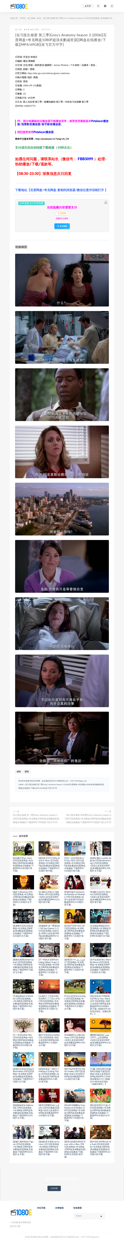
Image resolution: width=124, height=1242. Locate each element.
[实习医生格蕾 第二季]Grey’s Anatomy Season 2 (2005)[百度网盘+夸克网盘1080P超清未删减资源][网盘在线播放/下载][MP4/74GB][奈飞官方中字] (36, 819)
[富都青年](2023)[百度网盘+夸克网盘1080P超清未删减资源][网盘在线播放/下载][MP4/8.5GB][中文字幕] (23, 931)
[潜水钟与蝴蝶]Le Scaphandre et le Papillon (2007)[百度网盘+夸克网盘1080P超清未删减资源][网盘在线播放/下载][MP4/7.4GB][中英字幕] (74, 1113)
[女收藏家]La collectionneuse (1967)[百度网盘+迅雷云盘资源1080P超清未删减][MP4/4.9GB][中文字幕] (74, 1040)
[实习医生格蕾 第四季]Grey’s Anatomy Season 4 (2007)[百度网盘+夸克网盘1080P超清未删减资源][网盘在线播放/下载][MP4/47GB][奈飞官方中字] (88, 819)
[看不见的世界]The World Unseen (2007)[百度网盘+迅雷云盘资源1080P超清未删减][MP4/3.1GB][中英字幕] (74, 1074)
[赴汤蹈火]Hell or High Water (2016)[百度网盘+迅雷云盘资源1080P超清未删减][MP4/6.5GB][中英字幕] (49, 897)
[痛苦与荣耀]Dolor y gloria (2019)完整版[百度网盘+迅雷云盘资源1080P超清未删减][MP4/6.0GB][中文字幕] (49, 1110)
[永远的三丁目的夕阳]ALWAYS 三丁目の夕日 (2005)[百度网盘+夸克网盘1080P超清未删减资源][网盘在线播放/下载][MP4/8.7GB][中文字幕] (49, 1004)
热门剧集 (31, 18)
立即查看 (54, 1188)
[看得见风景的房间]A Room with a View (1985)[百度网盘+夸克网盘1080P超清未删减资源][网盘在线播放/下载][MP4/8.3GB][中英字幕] (74, 1149)
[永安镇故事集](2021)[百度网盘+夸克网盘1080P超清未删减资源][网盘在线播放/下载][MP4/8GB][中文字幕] (100, 931)
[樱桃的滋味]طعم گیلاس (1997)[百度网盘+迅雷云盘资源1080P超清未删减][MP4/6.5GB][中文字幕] (100, 1040)
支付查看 (63, 226)
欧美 (39, 18)
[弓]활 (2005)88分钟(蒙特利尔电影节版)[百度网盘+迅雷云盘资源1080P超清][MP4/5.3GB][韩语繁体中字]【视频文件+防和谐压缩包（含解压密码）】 (100, 1076)
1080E (23, 18)
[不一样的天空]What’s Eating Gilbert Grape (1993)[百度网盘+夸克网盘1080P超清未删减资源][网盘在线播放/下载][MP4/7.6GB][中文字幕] (49, 967)
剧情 (19, 772)
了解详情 (69, 1188)
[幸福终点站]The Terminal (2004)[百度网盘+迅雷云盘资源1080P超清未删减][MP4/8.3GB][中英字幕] (100, 897)
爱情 (27, 772)
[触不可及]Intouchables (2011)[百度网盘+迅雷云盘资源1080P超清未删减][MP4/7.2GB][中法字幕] (49, 1040)
